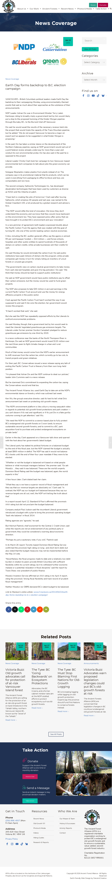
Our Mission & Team (67, 819)
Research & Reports (41, 842)
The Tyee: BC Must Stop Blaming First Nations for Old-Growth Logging (69, 678)
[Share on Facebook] (9, 609)
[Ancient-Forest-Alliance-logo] (8, 6)
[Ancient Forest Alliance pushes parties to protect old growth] (110, 443)
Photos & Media (84, 9)
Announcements (91, 663)
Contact (63, 833)
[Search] (110, 9)
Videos (35, 833)
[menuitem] (110, 9)
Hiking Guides (38, 838)
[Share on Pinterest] (27, 609)
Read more (10, 720)
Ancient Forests (49, 9)
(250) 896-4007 (12, 820)
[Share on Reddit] (40, 609)
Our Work (34, 9)
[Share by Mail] (46, 609)
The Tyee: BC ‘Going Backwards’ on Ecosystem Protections (42, 676)
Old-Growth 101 (39, 823)
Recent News (67, 9)
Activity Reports (66, 828)
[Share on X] (15, 609)
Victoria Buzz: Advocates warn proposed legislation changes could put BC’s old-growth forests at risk (95, 681)
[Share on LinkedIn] (34, 609)
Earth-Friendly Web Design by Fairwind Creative (88, 878)
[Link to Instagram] (88, 95)
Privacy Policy (11, 839)
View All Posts (90, 49)
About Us (21, 9)
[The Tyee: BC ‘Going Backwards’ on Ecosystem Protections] (43, 651)
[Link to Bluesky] (103, 95)
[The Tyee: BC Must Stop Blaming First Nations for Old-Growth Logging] (69, 651)
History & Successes (67, 823)
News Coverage (12, 79)
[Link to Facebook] (83, 95)
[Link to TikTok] (98, 95)
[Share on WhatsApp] (21, 609)
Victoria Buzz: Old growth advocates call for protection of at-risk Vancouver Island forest (15, 680)
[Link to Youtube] (93, 95)
